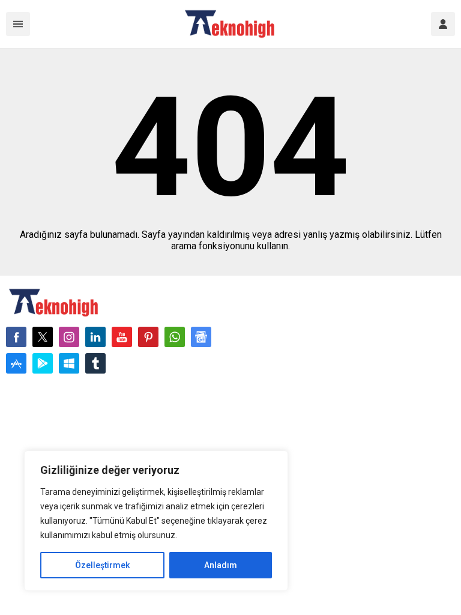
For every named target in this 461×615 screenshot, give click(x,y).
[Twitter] (42, 337)
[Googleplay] (42, 363)
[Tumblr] (95, 363)
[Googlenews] (201, 337)
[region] (156, 520)
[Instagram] (69, 337)
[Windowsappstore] (69, 363)
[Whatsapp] (174, 337)
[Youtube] (122, 337)
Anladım (220, 565)
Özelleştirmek (102, 565)
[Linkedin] (95, 337)
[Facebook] (16, 337)
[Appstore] (16, 363)
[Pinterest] (148, 337)
